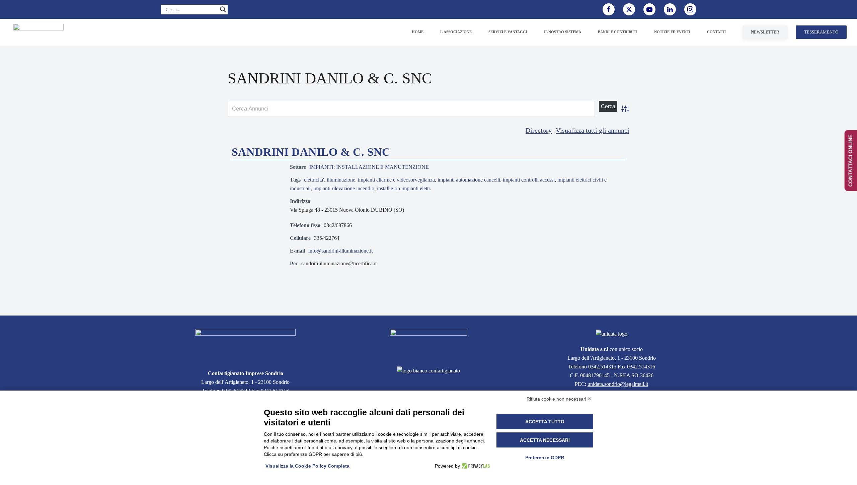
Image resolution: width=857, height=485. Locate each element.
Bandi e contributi (617, 32)
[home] (245, 345)
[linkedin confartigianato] (670, 9)
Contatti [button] (716, 32)
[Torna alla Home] (38, 32)
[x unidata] (629, 9)
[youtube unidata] (649, 9)
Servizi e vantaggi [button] (507, 32)
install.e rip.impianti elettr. (404, 188)
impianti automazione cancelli (469, 180)
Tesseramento (821, 31)
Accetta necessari (545, 440)
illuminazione (341, 180)
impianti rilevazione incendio (343, 188)
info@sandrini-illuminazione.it (340, 251)
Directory (539, 130)
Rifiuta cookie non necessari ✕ (559, 399)
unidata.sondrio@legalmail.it (618, 384)
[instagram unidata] (690, 9)
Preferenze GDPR (544, 457)
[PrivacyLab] (475, 466)
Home (417, 32)
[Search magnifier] (223, 9)
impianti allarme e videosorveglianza (396, 180)
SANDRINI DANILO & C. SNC (311, 152)
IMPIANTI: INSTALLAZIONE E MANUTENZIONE (369, 167)
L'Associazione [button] (456, 32)
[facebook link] (609, 9)
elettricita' (314, 180)
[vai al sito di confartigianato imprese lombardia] (428, 343)
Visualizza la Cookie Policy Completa (307, 466)
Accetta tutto (544, 421)
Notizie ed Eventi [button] (672, 32)
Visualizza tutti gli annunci (592, 130)
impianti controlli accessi (529, 180)
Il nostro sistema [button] (562, 32)
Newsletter (765, 31)
